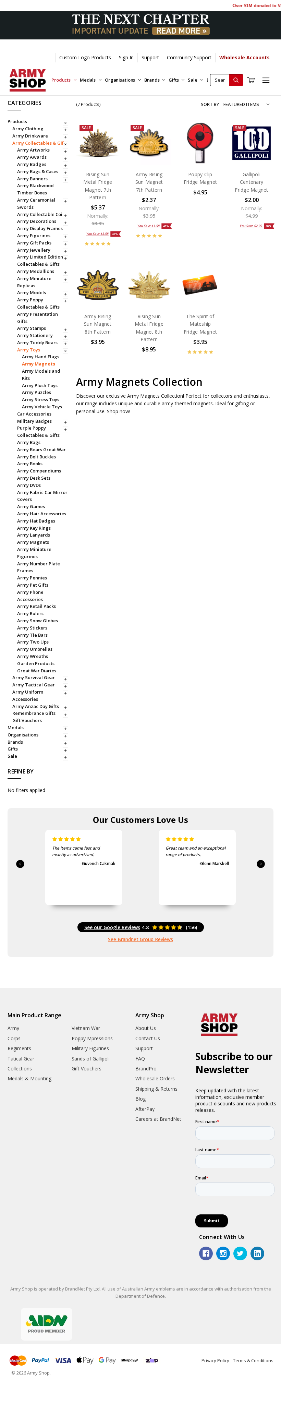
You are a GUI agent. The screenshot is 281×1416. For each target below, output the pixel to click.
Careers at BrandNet (158, 1119)
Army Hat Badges (36, 521)
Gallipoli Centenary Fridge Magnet (251, 182)
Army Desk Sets (33, 478)
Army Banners (32, 179)
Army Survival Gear (33, 677)
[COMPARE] (107, 144)
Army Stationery (35, 335)
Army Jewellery (33, 250)
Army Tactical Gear (33, 685)
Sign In (126, 57)
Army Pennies (32, 578)
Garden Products (35, 663)
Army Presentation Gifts (37, 317)
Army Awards (32, 157)
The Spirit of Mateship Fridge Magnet (200, 324)
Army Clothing (28, 128)
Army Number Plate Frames (38, 567)
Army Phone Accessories (30, 595)
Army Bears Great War (41, 449)
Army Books (29, 463)
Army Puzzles (36, 392)
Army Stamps (31, 328)
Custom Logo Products (85, 57)
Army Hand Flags (40, 356)
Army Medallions (35, 271)
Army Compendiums (39, 471)
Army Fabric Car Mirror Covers (42, 496)
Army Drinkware (30, 136)
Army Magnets (38, 364)
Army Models (31, 292)
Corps (14, 1038)
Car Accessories (34, 414)
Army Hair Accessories (41, 514)
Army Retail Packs (36, 606)
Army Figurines (33, 235)
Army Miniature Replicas (34, 282)
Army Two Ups (33, 642)
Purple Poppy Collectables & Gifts (38, 431)
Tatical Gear (21, 1058)
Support (150, 57)
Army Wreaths (32, 656)
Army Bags (28, 442)
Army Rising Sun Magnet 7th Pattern (149, 182)
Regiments (19, 1048)
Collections (20, 1068)
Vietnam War (86, 1028)
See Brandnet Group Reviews (140, 939)
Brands (152, 80)
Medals (88, 80)
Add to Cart (98, 150)
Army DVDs (29, 485)
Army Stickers (32, 628)
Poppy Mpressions (92, 1038)
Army (13, 1028)
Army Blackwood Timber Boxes (35, 189)
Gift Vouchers (27, 720)
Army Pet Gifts (32, 585)
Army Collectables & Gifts (40, 143)
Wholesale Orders (155, 1078)
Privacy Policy (215, 1360)
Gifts (174, 80)
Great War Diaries (36, 671)
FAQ (140, 1058)
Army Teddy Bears (37, 342)
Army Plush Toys (40, 385)
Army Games (31, 506)
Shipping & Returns (156, 1088)
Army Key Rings (34, 528)
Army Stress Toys (40, 399)
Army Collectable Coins (42, 214)
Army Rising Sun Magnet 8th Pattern (98, 324)
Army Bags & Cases (37, 171)
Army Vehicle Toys (42, 407)
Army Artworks (33, 150)
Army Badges (31, 164)
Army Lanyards (33, 535)
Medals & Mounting (29, 1078)
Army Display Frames (40, 228)
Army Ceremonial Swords (36, 203)
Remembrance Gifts (34, 713)
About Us (145, 1028)
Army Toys (28, 350)
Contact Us (147, 1038)
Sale (193, 80)
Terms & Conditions (253, 1360)
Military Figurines (90, 1048)
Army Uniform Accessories (27, 695)
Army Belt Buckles (36, 457)
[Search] (236, 80)
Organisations (120, 80)
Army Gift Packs (34, 243)
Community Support (189, 57)
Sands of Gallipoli (91, 1058)
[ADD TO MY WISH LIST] (107, 155)
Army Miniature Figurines (34, 553)
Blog (140, 1098)
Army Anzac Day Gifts (35, 706)
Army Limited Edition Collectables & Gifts (40, 260)
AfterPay (145, 1109)
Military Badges (34, 421)
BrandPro (146, 1068)
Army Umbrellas (34, 649)
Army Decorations (36, 221)
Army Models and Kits (41, 374)
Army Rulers (30, 613)
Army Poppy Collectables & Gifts (38, 303)
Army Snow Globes (37, 620)
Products (61, 80)
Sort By (210, 104)
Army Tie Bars (32, 635)
